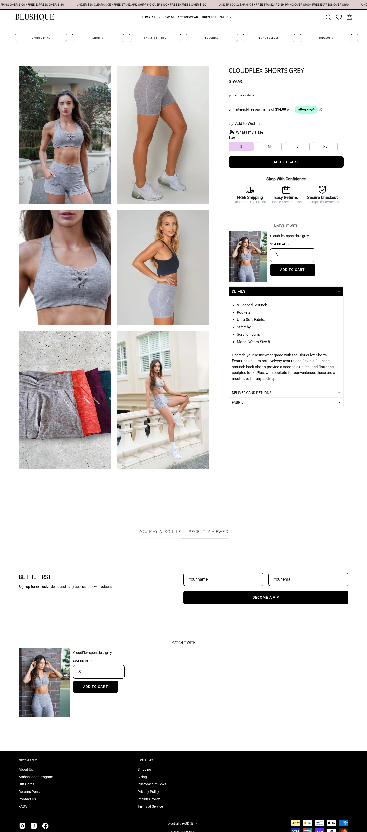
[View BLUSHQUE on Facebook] (45, 826)
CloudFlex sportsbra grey (289, 236)
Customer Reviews (152, 784)
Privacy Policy (148, 792)
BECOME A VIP (266, 597)
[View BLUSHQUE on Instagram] (22, 826)
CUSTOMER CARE (28, 760)
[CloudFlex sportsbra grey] (248, 257)
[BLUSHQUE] (35, 17)
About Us (26, 769)
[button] (328, 17)
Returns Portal (30, 792)
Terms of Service (150, 807)
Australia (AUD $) (180, 823)
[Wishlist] (339, 17)
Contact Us (27, 799)
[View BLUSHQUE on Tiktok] (34, 826)
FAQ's (23, 807)
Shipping (144, 769)
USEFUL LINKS (145, 760)
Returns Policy (149, 799)
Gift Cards (26, 784)
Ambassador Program (36, 777)
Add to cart (292, 270)
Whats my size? (250, 132)
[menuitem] (148, 17)
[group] (183, 38)
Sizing (142, 777)
